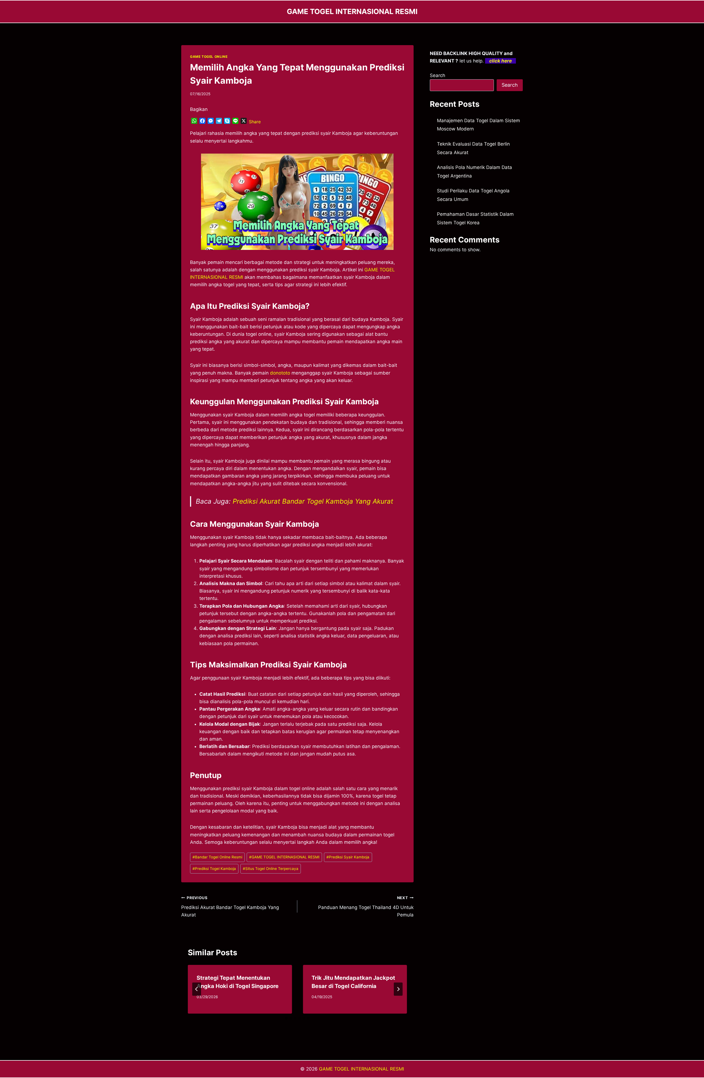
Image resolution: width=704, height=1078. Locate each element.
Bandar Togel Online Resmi (217, 857)
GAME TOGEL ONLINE (208, 56)
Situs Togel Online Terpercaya (270, 868)
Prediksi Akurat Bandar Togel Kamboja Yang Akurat (313, 501)
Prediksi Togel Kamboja (214, 868)
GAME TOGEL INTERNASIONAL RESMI (284, 857)
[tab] (286, 1018)
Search (437, 75)
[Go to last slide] (196, 989)
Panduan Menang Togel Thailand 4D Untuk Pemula (365, 907)
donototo (280, 373)
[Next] (398, 989)
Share (255, 121)
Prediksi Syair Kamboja (347, 857)
